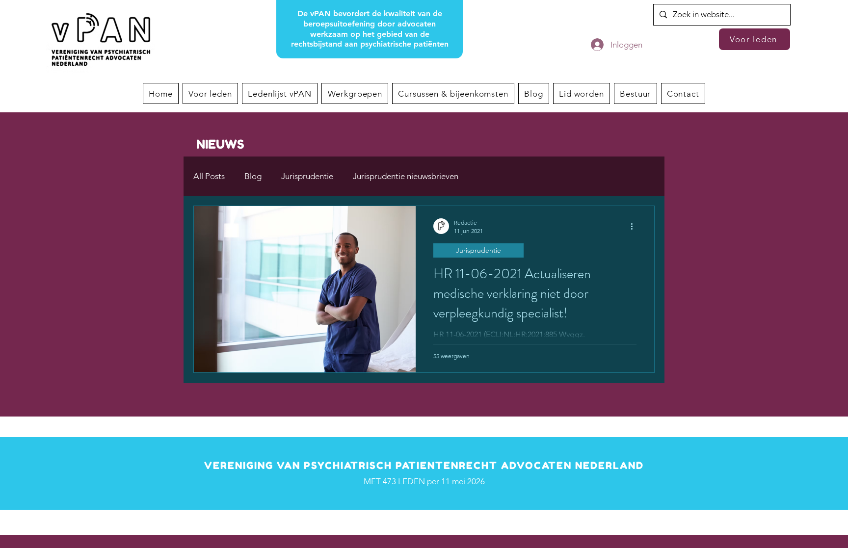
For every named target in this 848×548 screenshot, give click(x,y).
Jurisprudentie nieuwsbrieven (405, 176)
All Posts (209, 176)
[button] (354, 93)
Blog (253, 176)
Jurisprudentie (307, 176)
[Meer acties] (635, 226)
